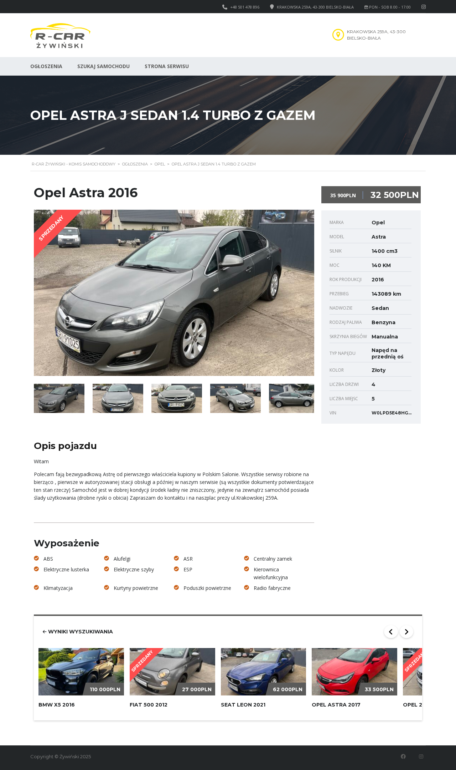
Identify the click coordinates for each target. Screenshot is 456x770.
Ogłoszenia (46, 66)
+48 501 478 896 (244, 7)
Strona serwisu (167, 66)
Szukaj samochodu (103, 66)
